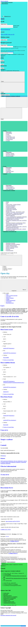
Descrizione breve (10, 302)
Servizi (4, 267)
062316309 (5, 424)
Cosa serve (8, 296)
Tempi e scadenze (10, 298)
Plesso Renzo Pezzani (6, 396)
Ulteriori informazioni (10, 300)
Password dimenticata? (5, 29)
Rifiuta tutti (12, 543)
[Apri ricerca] (16, 102)
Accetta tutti (21, 543)
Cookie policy (6, 593)
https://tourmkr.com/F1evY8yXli (13, 521)
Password (15, 27)
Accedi (2, 18)
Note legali (5, 594)
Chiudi (2, 60)
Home (4, 266)
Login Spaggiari (11, 51)
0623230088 (6, 357)
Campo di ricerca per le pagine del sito (9, 252)
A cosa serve (8, 301)
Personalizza (3, 543)
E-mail (14, 46)
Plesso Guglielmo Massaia (8, 362)
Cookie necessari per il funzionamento (9, 557)
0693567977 (6, 391)
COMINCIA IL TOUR (6, 529)
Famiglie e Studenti (7, 268)
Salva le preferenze (11, 562)
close (2, 119)
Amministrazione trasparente (9, 602)
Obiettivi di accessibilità (8, 599)
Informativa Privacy (7, 595)
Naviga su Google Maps (8, 359)
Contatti (7, 299)
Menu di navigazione (19, 290)
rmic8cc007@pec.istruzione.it (9, 353)
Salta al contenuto (4, 1)
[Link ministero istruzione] (7, 2)
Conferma (7, 94)
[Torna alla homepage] (14, 96)
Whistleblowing (6, 600)
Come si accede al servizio (11, 295)
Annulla (2, 94)
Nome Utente (16, 25)
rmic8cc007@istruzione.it (8, 348)
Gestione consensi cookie (8, 601)
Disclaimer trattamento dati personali (8, 615)
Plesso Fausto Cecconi (7, 329)
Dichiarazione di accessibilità (9, 598)
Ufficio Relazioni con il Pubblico (10, 596)
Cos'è (7, 294)
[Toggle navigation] (11, 113)
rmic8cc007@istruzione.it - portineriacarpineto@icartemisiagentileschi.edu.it (13, 382)
